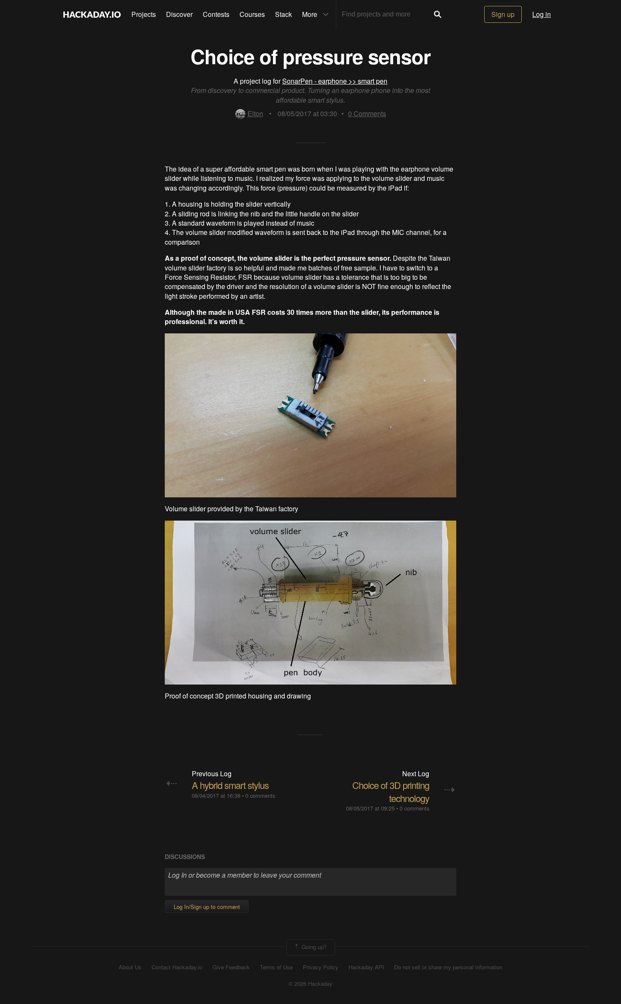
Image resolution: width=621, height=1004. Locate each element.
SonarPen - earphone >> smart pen (334, 81)
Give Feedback (231, 967)
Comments (367, 113)
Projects (143, 14)
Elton (255, 113)
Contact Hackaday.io (177, 967)
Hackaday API (366, 967)
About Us (130, 967)
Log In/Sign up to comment (207, 907)
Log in (541, 14)
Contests (216, 14)
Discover (179, 14)
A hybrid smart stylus (230, 784)
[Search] (437, 14)
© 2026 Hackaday (310, 984)
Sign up (503, 14)
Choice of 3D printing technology (390, 791)
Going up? (313, 946)
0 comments (260, 795)
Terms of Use (276, 967)
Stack (283, 14)
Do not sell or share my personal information (448, 967)
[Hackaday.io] (92, 14)
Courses (252, 14)
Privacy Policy (320, 967)
